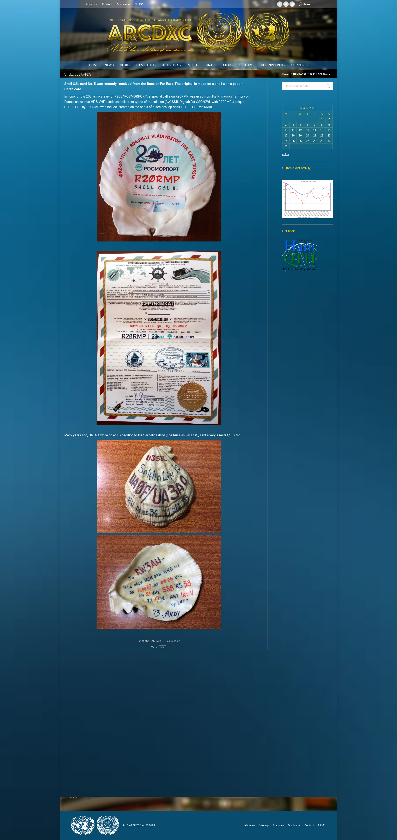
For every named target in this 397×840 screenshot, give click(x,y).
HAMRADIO (156, 640)
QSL (162, 647)
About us (91, 4)
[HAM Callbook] (299, 271)
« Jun (285, 154)
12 (300, 130)
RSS (141, 4)
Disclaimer (123, 4)
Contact (107, 4)
